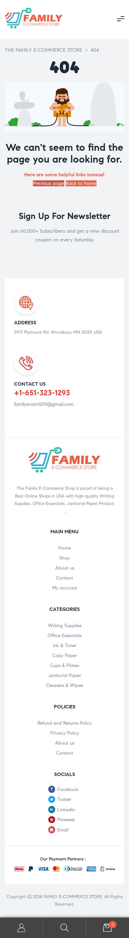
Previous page (48, 183)
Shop (64, 558)
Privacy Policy (64, 733)
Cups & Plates (64, 665)
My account (64, 588)
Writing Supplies (64, 625)
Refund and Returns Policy (65, 723)
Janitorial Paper (64, 675)
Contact (64, 578)
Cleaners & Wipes (64, 685)
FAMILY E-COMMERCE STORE (72, 896)
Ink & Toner (64, 645)
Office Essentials (64, 635)
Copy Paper (64, 655)
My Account (21, 928)
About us (64, 568)
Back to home (81, 183)
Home (64, 548)
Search (64, 928)
